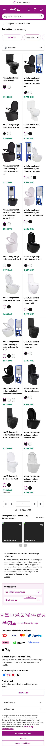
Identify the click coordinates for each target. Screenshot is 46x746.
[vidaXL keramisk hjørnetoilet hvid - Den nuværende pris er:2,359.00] (12, 462)
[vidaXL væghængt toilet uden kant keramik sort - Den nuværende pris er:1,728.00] (33, 418)
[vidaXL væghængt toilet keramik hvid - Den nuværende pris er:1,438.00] (12, 284)
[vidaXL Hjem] (15, 9)
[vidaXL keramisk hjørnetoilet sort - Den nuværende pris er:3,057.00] (33, 374)
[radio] (4, 87)
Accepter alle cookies (23, 733)
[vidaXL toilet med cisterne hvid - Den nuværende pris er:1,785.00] (33, 111)
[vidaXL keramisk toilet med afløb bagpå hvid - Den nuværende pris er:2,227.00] (33, 284)
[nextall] (40, 504)
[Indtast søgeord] (41, 16)
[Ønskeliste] (35, 9)
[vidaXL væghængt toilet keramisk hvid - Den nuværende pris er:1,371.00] (12, 242)
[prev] (11, 504)
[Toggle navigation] (4, 9)
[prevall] (6, 504)
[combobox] (23, 16)
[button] (12, 532)
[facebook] (4, 675)
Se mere (7, 577)
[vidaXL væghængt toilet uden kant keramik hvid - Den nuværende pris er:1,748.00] (33, 462)
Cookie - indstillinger (23, 743)
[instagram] (8, 675)
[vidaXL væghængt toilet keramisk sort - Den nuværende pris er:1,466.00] (33, 242)
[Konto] (28, 9)
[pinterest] (13, 675)
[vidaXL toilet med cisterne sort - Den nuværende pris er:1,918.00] (12, 64)
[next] (35, 504)
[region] (23, 729)
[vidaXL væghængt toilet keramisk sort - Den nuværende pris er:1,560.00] (12, 110)
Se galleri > (40, 517)
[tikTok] (18, 675)
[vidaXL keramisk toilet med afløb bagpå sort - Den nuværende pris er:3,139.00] (33, 328)
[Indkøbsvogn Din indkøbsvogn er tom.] (41, 9)
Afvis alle (23, 738)
